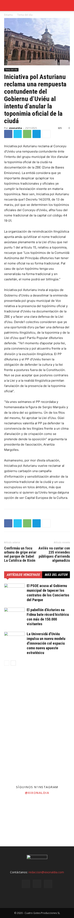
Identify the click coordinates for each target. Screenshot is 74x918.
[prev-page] (6, 663)
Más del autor (56, 575)
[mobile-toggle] (7, 5)
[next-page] (13, 663)
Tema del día (24, 15)
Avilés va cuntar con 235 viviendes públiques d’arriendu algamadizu (54, 554)
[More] (46, 134)
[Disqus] (37, 727)
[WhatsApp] (27, 134)
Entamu (8, 15)
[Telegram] (36, 134)
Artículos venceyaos (23, 575)
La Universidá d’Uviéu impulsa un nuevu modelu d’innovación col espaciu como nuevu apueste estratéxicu (46, 643)
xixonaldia (15, 127)
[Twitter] (18, 134)
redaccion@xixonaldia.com (46, 872)
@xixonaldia (37, 793)
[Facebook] (8, 134)
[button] (68, 5)
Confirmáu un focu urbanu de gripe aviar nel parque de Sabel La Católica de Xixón (20, 554)
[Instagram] (37, 884)
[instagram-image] (12, 809)
